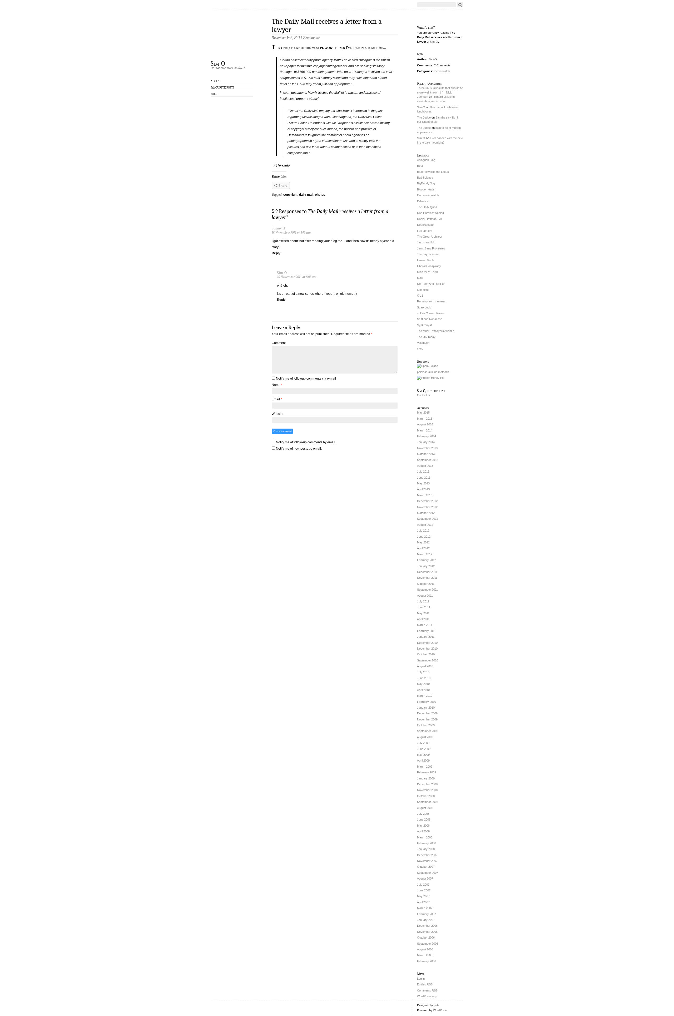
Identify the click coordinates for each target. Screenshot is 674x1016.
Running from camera (431, 301)
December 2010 (427, 642)
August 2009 (425, 737)
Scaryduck (424, 307)
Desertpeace (425, 224)
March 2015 (424, 418)
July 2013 (423, 471)
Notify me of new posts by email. (299, 448)
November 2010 (427, 648)
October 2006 (426, 937)
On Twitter (423, 395)
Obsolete (423, 289)
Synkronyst (424, 325)
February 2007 (426, 914)
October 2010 (426, 654)
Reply (276, 253)
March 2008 (424, 837)
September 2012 (427, 518)
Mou (420, 277)
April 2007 (423, 902)
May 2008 (423, 825)
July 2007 (423, 884)
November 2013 (427, 448)
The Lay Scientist (428, 254)
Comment (279, 343)
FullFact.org (424, 230)
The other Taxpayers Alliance (435, 330)
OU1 (420, 295)
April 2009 (423, 760)
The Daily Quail (427, 207)
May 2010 (423, 683)
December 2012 (427, 501)
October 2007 (426, 866)
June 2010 (423, 678)
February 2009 (426, 772)
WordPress (440, 1010)
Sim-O (218, 63)
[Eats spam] (427, 365)
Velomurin (423, 342)
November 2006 (427, 931)
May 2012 (423, 542)
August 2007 (425, 878)
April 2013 (423, 489)
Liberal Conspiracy (429, 266)
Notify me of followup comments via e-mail (306, 378)
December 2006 (427, 925)
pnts (436, 1005)
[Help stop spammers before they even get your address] (430, 377)
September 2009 (427, 731)
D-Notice (422, 201)
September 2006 (427, 943)
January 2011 (425, 636)
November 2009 (427, 719)
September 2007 (427, 872)
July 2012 (423, 530)
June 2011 (423, 607)
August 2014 (425, 424)
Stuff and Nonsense (429, 319)
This (276, 47)
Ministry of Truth (427, 271)
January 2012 (426, 566)
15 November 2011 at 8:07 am (296, 277)
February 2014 (426, 436)
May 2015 (423, 412)
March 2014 (424, 430)
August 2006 (425, 949)
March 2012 (424, 554)
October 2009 (426, 725)
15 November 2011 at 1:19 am (291, 233)
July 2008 (423, 813)
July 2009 (423, 742)
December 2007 (427, 855)
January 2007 (426, 919)
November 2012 (427, 507)
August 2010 (425, 666)
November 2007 (427, 860)
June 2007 (423, 890)
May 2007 (423, 896)
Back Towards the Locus (433, 171)
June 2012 (423, 536)
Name (277, 385)
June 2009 (423, 748)
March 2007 (424, 908)
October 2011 (425, 583)
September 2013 (427, 460)
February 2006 (426, 961)
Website (277, 414)
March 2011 (424, 624)
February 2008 (426, 843)
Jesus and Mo (426, 242)
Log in (421, 978)
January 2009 (426, 778)
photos (320, 195)
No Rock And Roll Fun (431, 283)
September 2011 (427, 589)
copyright (290, 195)
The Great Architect (429, 236)
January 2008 (426, 849)
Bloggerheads (426, 189)
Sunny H (278, 228)
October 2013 (426, 453)
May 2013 (423, 483)
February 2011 (426, 630)
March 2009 (424, 766)
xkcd (420, 348)
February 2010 (426, 701)
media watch (442, 71)
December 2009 (427, 713)
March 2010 (424, 695)
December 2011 (427, 571)
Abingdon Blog (426, 159)
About (215, 81)
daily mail (306, 195)
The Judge (424, 117)
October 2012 (426, 512)
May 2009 (423, 754)
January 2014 (426, 442)
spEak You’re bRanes (431, 313)
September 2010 (427, 660)
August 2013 (425, 465)
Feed (214, 94)
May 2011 (423, 613)
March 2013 (424, 495)
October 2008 (426, 796)
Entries (425, 984)
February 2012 (426, 560)
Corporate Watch (428, 195)
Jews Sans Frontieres (431, 248)
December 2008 (427, 784)
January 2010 (426, 707)
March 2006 (424, 955)
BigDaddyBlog (426, 183)
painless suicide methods (433, 372)
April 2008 (423, 831)
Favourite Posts (222, 87)
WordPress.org (427, 996)
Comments (427, 990)
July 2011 (423, 601)
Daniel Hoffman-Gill (429, 218)
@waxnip (283, 165)
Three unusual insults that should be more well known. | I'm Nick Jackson (440, 92)
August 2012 (425, 524)
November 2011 (427, 577)
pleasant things (332, 47)
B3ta (420, 165)
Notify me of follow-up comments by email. (306, 442)
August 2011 (425, 595)
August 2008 (425, 807)
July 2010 (423, 672)
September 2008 (427, 801)
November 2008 (427, 790)
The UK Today (426, 336)
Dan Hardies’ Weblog (430, 212)
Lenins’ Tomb (425, 260)
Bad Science (425, 177)
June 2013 (423, 477)
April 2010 (423, 689)
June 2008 (423, 819)
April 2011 (423, 619)
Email (277, 399)
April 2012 (423, 548)
